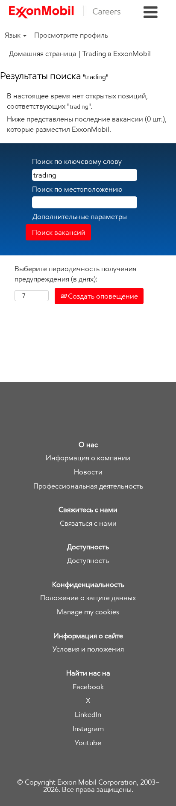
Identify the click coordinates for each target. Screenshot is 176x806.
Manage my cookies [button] (88, 612)
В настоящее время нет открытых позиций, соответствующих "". (77, 101)
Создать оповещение (102, 296)
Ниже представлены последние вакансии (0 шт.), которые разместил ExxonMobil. (87, 124)
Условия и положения (88, 649)
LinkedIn (88, 715)
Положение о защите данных (88, 598)
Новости (88, 472)
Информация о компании (88, 458)
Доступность (88, 561)
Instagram (88, 729)
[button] (150, 12)
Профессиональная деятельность (88, 486)
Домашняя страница (42, 53)
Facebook (88, 687)
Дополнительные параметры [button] (79, 216)
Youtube (88, 743)
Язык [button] (13, 35)
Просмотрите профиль (71, 35)
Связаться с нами (88, 523)
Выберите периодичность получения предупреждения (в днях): (75, 273)
